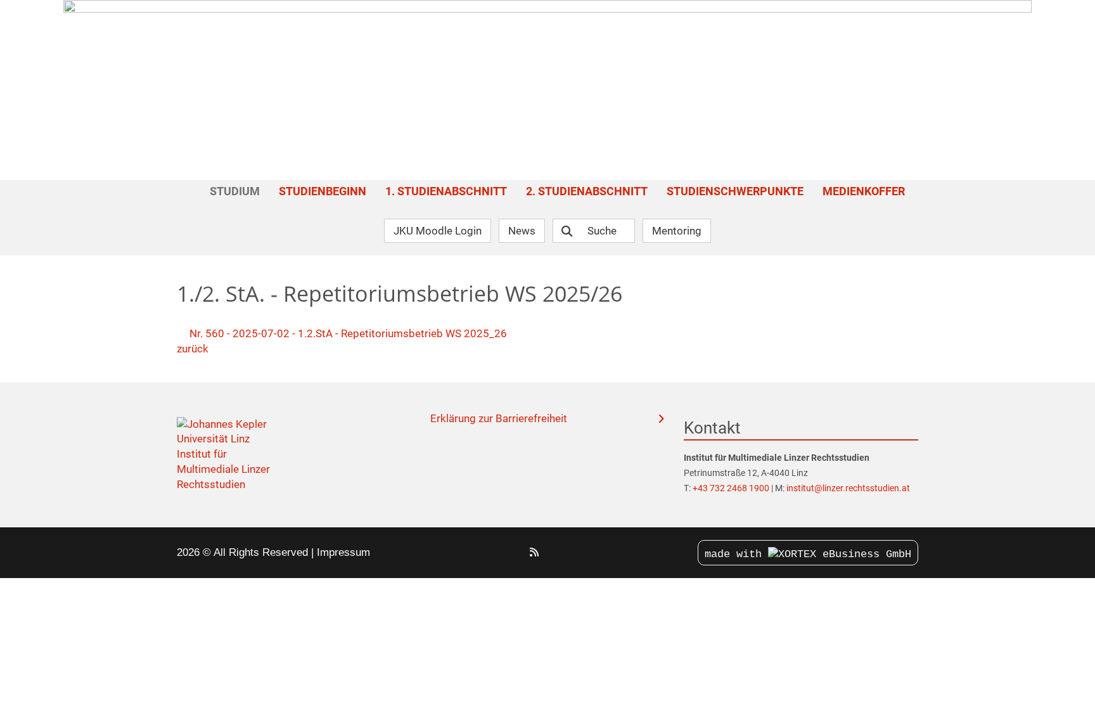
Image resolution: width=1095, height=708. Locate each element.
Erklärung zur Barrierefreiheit (498, 418)
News (521, 230)
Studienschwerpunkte (735, 191)
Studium (235, 191)
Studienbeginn (322, 191)
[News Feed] (534, 552)
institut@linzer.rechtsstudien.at (848, 488)
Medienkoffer (864, 191)
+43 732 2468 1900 (732, 488)
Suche (602, 230)
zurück (192, 348)
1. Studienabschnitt (446, 191)
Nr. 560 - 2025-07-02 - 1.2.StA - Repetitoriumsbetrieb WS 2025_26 (347, 333)
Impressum (343, 552)
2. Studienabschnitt (587, 191)
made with (736, 554)
